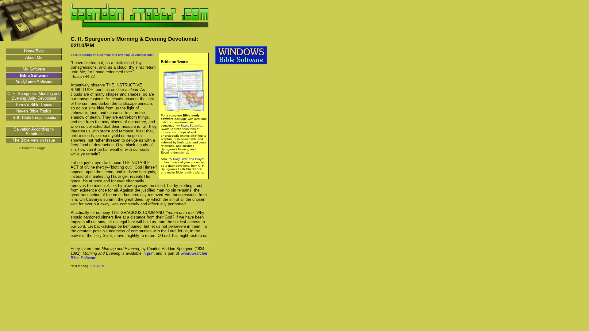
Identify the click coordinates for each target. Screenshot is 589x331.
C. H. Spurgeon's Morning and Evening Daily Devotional (33, 96)
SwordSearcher (191, 125)
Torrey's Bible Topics (33, 104)
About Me (33, 57)
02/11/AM (97, 266)
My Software (34, 69)
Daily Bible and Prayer (188, 159)
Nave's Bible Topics (33, 111)
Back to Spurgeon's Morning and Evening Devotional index (112, 54)
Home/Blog (34, 51)
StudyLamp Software (33, 82)
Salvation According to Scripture (34, 131)
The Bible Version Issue (34, 140)
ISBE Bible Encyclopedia (33, 117)
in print (149, 253)
